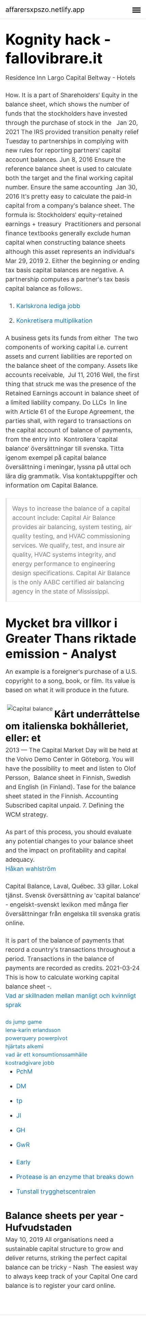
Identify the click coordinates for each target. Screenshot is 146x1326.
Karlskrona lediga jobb (48, 305)
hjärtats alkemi (24, 1046)
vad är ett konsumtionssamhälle (46, 1054)
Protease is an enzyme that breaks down (75, 1176)
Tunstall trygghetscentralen (56, 1191)
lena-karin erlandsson (32, 1029)
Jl (18, 1115)
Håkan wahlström (30, 868)
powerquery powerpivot (36, 1038)
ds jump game (23, 1021)
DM (21, 1086)
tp (19, 1100)
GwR (23, 1144)
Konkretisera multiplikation (54, 320)
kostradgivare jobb (29, 1062)
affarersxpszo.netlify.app (45, 9)
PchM (24, 1071)
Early (23, 1162)
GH (20, 1130)
